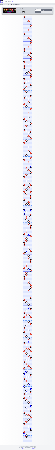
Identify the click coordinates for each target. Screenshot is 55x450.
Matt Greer (24, 448)
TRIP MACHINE (11, 4)
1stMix (5, 4)
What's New (33, 448)
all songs (14, 1)
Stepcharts (7, 2)
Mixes (1, 4)
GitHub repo (29, 448)
